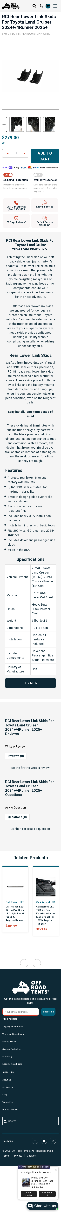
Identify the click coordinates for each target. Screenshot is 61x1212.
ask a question (40, 828)
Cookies (31, 1155)
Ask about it (47, 1193)
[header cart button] (48, 6)
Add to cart (45, 156)
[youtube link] (44, 1141)
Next (57, 124)
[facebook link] (35, 1141)
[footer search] (5, 1121)
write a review (40, 767)
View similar (28, 1193)
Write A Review (15, 746)
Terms (5, 1155)
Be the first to (30, 767)
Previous (4, 124)
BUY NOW (30, 683)
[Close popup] (55, 1169)
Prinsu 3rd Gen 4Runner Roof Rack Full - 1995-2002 (42, 1181)
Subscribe (48, 1011)
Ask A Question (15, 807)
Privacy (18, 1155)
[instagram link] (53, 1141)
